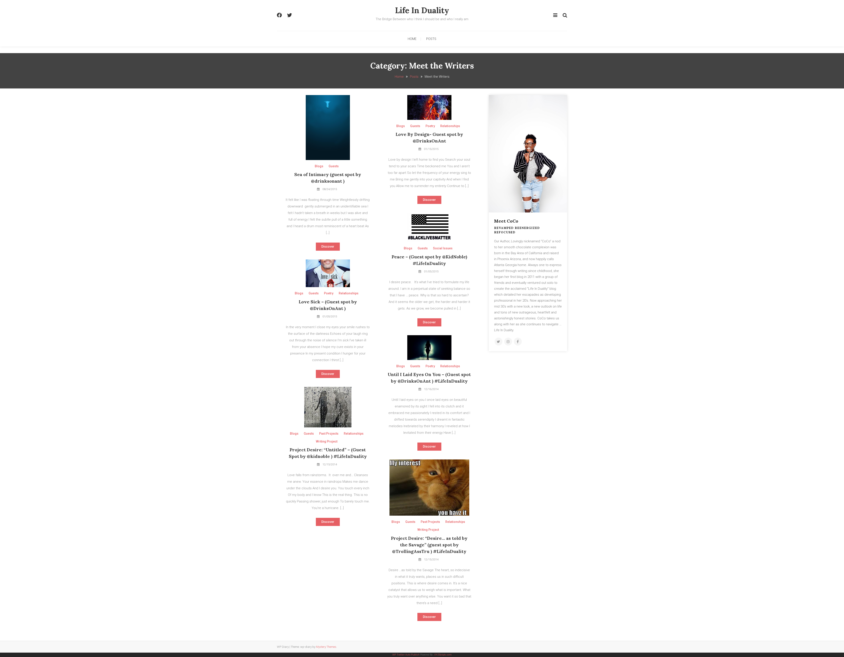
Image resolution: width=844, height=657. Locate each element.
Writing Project (326, 441)
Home (412, 39)
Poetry (430, 126)
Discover (327, 246)
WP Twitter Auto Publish (406, 654)
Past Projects (328, 433)
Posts (431, 39)
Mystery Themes (326, 646)
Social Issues (443, 248)
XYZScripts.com (443, 654)
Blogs (319, 166)
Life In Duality (422, 10)
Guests (334, 166)
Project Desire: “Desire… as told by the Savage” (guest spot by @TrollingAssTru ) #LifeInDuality (429, 544)
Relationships (450, 126)
